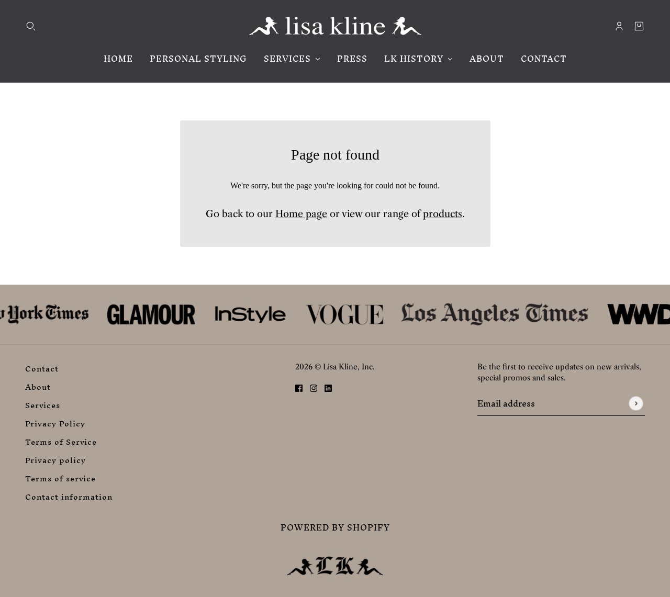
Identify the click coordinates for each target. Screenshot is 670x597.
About (38, 387)
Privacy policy (55, 460)
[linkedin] (328, 388)
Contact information (69, 496)
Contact (42, 368)
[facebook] (299, 388)
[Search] (31, 26)
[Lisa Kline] (335, 26)
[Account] (619, 26)
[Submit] (636, 404)
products (442, 214)
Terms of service (60, 478)
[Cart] (639, 26)
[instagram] (313, 388)
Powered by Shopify (335, 528)
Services (42, 405)
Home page (301, 214)
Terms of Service (61, 441)
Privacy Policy (55, 423)
